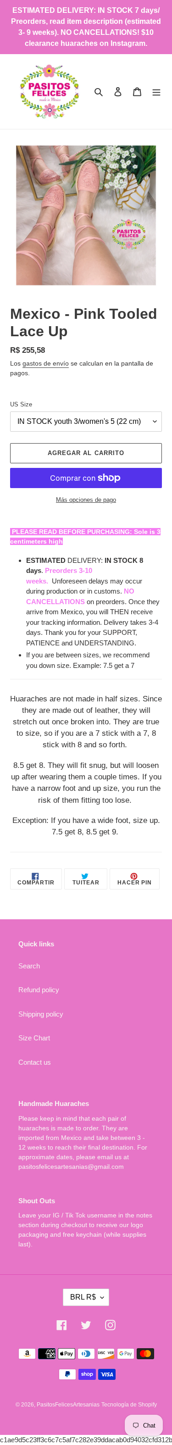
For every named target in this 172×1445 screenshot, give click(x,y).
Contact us (34, 1062)
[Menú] (156, 91)
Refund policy (38, 990)
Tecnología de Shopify (129, 1404)
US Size (21, 404)
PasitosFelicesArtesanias (68, 1404)
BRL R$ (83, 1297)
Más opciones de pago (86, 499)
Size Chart (34, 1038)
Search (29, 966)
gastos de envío (45, 363)
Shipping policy (40, 1014)
